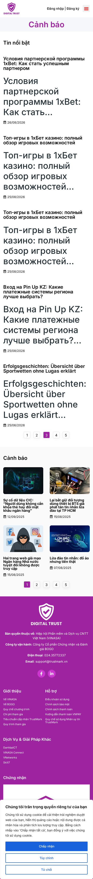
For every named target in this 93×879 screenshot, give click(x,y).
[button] (86, 8)
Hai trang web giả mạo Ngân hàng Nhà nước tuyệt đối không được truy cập (22, 563)
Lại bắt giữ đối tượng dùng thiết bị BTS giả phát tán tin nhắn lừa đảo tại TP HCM (67, 505)
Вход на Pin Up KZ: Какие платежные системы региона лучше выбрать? (38, 291)
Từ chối (46, 869)
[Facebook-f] (41, 674)
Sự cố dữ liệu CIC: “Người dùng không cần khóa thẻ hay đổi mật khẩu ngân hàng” (23, 505)
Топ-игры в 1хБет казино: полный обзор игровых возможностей (42, 140)
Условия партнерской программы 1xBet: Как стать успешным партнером (44, 63)
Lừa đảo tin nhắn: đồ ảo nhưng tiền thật (69, 560)
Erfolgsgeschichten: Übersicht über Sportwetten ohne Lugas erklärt (44, 368)
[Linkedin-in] (52, 674)
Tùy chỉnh (46, 858)
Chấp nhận (46, 846)
